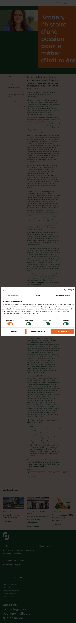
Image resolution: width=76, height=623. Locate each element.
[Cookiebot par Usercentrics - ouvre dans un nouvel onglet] (66, 290)
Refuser (13, 331)
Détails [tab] (38, 295)
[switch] (28, 323)
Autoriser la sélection (38, 331)
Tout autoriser (62, 331)
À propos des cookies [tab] (63, 295)
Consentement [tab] (13, 295)
